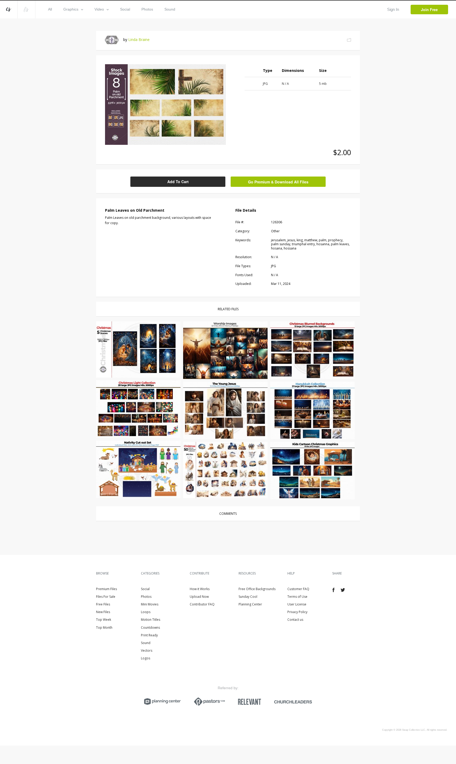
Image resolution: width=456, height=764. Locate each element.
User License (296, 604)
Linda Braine (139, 39)
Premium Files (106, 589)
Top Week (103, 619)
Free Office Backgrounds (257, 589)
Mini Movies (149, 604)
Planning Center (250, 604)
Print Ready (149, 635)
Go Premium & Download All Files (278, 181)
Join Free (429, 9)
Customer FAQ (298, 589)
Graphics (70, 9)
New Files (103, 612)
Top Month (104, 627)
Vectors (146, 650)
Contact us (295, 619)
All (50, 9)
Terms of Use (297, 596)
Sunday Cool (248, 596)
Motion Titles (150, 619)
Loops (145, 612)
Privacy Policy (297, 612)
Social (125, 9)
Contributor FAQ (202, 604)
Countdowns (150, 627)
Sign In (393, 9)
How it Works (200, 589)
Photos (147, 9)
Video (99, 9)
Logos (145, 658)
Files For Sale (105, 596)
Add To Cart (178, 181)
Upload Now (199, 596)
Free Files (103, 604)
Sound (169, 9)
